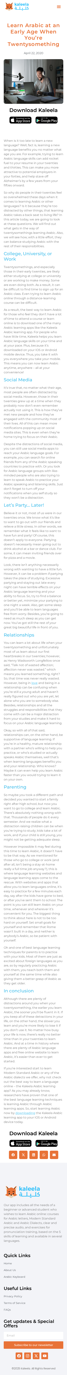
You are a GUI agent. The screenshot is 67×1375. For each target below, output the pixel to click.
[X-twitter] (36, 1355)
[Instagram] (27, 1355)
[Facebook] (19, 1355)
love (34, 683)
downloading (25, 1113)
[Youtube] (44, 1355)
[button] (59, 7)
